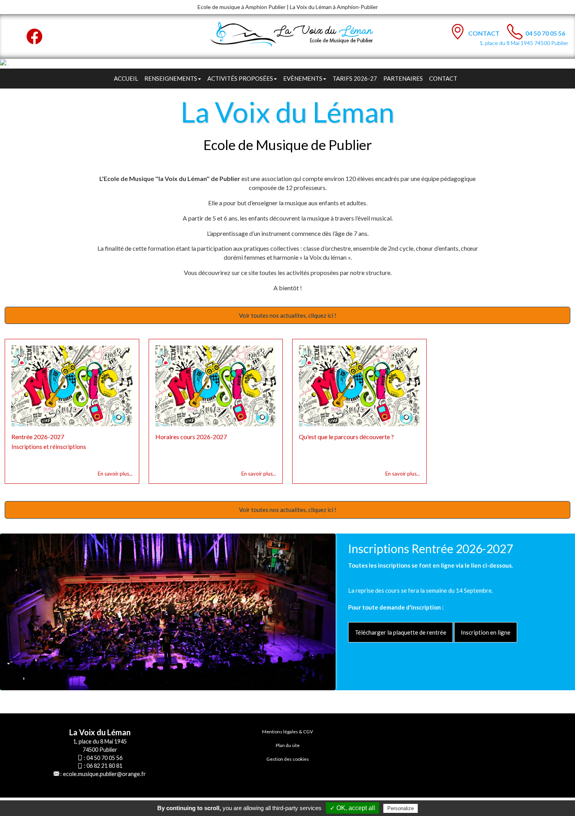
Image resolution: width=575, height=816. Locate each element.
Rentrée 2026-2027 (37, 436)
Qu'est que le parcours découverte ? (346, 436)
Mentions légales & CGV (287, 732)
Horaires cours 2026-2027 (191, 436)
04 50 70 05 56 (545, 33)
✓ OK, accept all (352, 808)
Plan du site (288, 745)
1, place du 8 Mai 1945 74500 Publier (524, 43)
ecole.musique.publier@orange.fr (104, 774)
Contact (484, 33)
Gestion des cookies (287, 759)
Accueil (126, 78)
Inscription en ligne (485, 632)
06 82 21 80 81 (104, 765)
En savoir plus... (115, 473)
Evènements (302, 78)
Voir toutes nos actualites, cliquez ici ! (287, 315)
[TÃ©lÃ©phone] (515, 32)
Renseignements (170, 78)
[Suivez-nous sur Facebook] (34, 36)
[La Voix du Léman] (297, 34)
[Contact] (457, 32)
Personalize (400, 808)
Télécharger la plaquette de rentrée (400, 632)
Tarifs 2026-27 (354, 78)
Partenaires (403, 78)
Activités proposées (240, 78)
